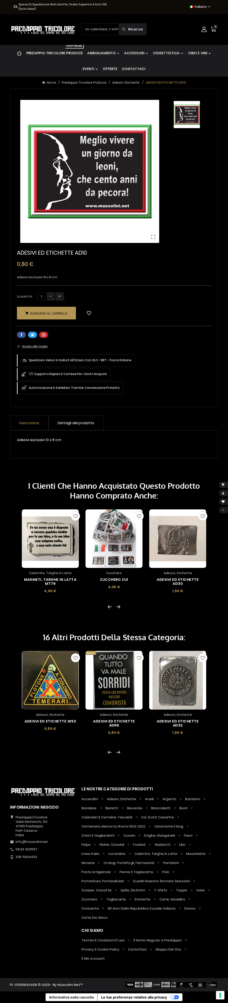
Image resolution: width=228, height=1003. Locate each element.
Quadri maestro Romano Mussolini (161, 881)
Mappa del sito (168, 949)
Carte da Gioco (94, 917)
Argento (169, 799)
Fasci (188, 835)
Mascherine (196, 853)
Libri (182, 844)
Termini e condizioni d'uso (103, 940)
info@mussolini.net (32, 841)
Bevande (134, 808)
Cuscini (129, 835)
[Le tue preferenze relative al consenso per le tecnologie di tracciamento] (220, 995)
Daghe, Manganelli (159, 835)
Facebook (21, 335)
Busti (183, 808)
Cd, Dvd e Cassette (157, 817)
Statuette (90, 908)
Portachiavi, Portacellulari (102, 881)
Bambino (192, 799)
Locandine (116, 853)
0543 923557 (27, 849)
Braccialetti (161, 808)
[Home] (19, 53)
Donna (189, 908)
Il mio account (93, 958)
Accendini (89, 799)
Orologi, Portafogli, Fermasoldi (129, 862)
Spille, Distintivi (132, 890)
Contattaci (137, 949)
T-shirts (160, 890)
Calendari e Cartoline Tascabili (106, 817)
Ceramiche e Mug (168, 826)
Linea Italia (90, 853)
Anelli (149, 799)
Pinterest (43, 335)
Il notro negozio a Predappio (158, 940)
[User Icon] (204, 29)
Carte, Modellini (172, 899)
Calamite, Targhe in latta (155, 853)
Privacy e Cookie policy (100, 949)
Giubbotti (162, 844)
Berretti (112, 808)
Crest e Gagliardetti (97, 835)
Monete (88, 862)
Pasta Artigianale (96, 872)
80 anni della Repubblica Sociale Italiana (141, 908)
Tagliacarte (116, 899)
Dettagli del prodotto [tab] (76, 423)
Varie (200, 890)
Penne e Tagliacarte (136, 872)
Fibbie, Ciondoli (112, 844)
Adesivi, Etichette (121, 799)
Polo (165, 872)
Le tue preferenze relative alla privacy (134, 997)
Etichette (142, 899)
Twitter (32, 335)
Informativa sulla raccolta (71, 997)
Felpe (86, 844)
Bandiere (88, 808)
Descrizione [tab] (29, 423)
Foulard (139, 844)
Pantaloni (171, 862)
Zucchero (89, 899)
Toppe (181, 890)
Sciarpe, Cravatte (96, 890)
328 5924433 (26, 856)
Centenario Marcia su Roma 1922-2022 (113, 826)
